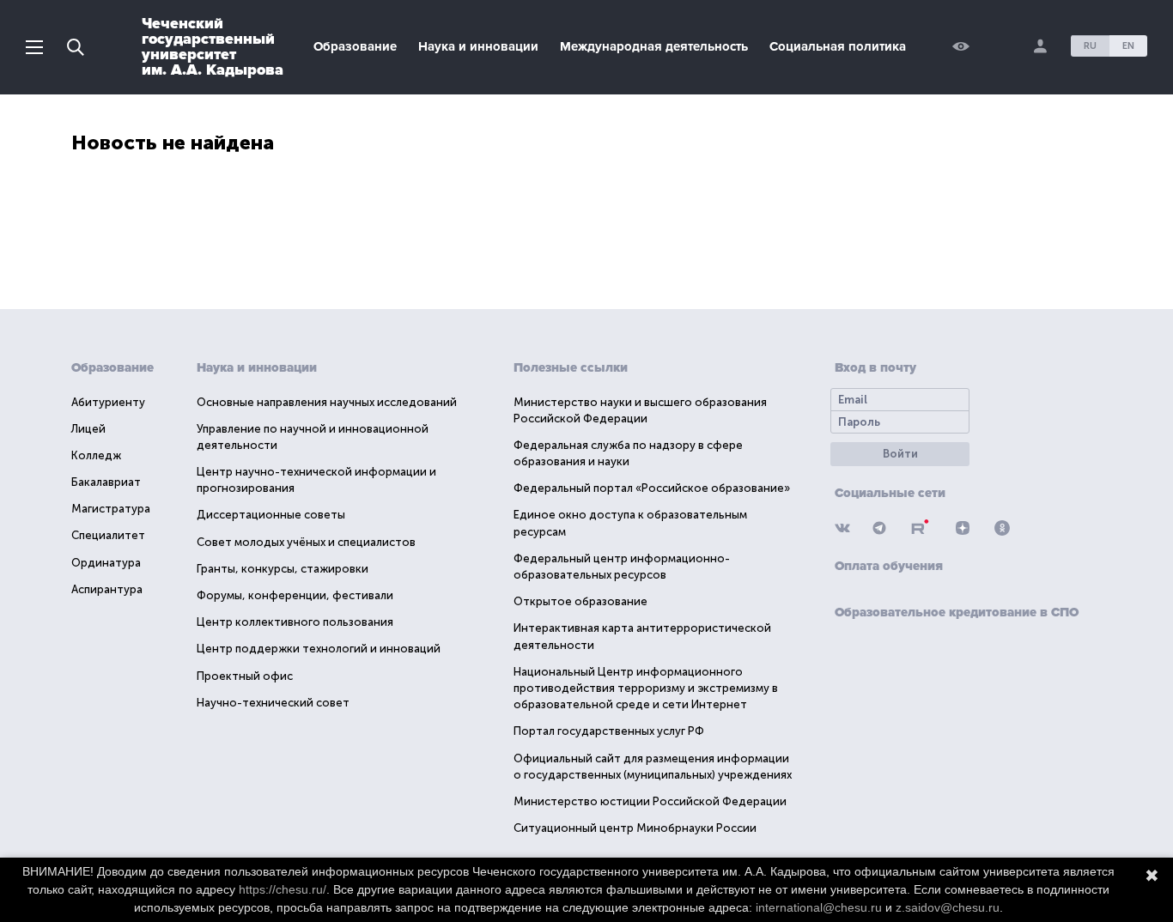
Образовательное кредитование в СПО (957, 612)
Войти (900, 453)
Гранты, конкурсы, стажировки (282, 568)
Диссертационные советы (271, 514)
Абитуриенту (108, 402)
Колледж (96, 455)
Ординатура (106, 562)
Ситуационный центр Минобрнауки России (635, 828)
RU (1090, 46)
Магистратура (110, 508)
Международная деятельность (654, 46)
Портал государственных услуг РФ (609, 731)
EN (1128, 46)
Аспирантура (107, 589)
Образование (355, 46)
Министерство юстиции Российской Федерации (650, 801)
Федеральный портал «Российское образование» (652, 488)
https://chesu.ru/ (282, 889)
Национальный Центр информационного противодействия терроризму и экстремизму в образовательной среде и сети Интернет (646, 688)
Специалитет (108, 535)
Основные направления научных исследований (327, 402)
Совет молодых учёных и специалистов (306, 542)
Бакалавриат (106, 482)
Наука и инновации (478, 46)
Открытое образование (580, 601)
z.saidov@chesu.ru (948, 907)
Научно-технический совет (273, 702)
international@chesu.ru (819, 907)
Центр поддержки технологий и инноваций (319, 648)
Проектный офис (245, 676)
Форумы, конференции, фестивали (295, 595)
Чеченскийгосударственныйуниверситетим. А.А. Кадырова (212, 46)
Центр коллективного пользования (295, 622)
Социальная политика (837, 46)
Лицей (88, 428)
